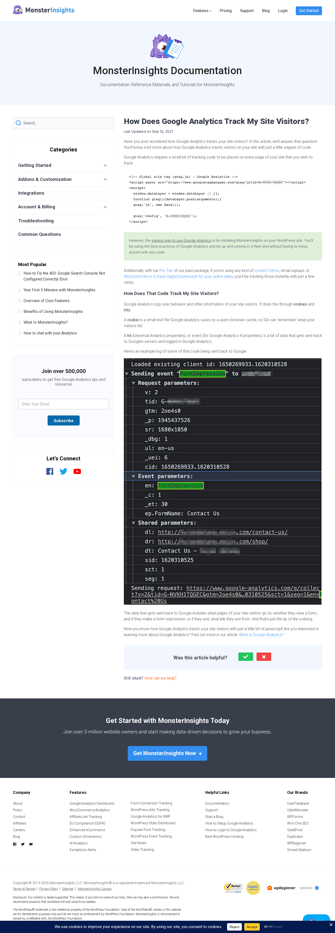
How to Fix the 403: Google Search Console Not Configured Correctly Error (64, 276)
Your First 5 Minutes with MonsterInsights (59, 290)
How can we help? (160, 678)
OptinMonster (297, 810)
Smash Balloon (299, 850)
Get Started (309, 10)
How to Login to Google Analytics (231, 830)
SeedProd (294, 830)
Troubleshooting (36, 221)
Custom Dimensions (86, 837)
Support (247, 10)
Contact (19, 817)
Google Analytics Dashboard (92, 803)
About (17, 803)
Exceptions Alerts (83, 850)
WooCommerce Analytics (90, 810)
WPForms (295, 817)
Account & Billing (36, 207)
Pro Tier (166, 270)
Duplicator (295, 837)
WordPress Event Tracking (151, 836)
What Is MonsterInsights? (46, 322)
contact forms (266, 270)
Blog (266, 10)
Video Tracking (142, 850)
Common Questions (39, 234)
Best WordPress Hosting (224, 837)
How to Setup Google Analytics (229, 823)
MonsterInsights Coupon (95, 889)
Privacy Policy (48, 889)
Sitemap (68, 889)
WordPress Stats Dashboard (153, 823)
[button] (245, 657)
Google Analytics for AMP (150, 816)
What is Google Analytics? (261, 634)
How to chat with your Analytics (50, 333)
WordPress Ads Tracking (150, 810)
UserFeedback (298, 803)
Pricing (226, 10)
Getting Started (34, 165)
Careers (19, 830)
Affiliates (19, 823)
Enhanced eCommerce (87, 830)
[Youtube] (77, 474)
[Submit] (18, 123)
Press (17, 810)
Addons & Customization (45, 179)
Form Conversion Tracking (151, 803)
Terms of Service (24, 889)
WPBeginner (296, 843)
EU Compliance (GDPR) (87, 823)
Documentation (217, 803)
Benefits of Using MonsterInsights (53, 311)
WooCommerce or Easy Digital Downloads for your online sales (178, 276)
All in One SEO (298, 823)
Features (200, 10)
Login (283, 10)
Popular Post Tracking (148, 830)
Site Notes (138, 843)
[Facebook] (50, 474)
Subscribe (64, 420)
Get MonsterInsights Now (165, 753)
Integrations (31, 193)
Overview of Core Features (47, 300)
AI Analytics (79, 843)
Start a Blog (214, 817)
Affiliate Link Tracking (86, 817)
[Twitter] (63, 474)
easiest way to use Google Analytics (181, 240)
